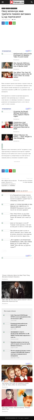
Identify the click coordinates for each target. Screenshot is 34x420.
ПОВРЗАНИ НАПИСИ (8, 191)
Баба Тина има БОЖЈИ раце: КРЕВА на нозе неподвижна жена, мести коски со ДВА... (21, 316)
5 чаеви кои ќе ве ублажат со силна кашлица (25, 181)
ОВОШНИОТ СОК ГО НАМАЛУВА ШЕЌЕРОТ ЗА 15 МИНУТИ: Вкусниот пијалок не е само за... (20, 334)
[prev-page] (3, 251)
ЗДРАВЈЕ (7, 8)
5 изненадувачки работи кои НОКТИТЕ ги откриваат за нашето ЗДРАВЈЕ (19, 325)
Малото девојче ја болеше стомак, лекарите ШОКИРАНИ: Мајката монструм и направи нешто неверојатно (21, 353)
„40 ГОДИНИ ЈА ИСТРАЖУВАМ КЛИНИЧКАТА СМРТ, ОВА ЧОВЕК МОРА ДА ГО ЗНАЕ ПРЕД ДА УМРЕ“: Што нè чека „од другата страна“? (21, 243)
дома (3, 6)
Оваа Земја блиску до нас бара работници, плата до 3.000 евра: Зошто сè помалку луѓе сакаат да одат (20, 216)
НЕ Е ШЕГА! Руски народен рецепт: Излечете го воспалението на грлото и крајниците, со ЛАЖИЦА (9, 183)
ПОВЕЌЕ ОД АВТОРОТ (22, 191)
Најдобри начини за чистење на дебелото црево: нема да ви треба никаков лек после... (20, 344)
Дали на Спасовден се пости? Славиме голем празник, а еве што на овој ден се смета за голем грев (20, 225)
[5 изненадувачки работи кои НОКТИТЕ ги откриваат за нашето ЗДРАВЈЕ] (6, 326)
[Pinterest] (10, 23)
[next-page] (5, 251)
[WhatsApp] (14, 23)
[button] (2, 2)
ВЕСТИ (7, 6)
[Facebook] (3, 23)
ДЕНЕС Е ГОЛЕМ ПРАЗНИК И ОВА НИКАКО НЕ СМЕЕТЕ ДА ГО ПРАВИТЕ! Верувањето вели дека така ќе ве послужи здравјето (21, 207)
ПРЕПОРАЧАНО (14, 8)
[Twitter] (6, 23)
